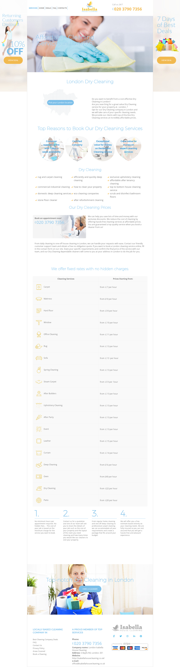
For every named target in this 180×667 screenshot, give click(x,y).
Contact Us (37, 645)
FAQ (34, 642)
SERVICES (33, 8)
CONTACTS (62, 8)
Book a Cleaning (39, 654)
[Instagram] (127, 636)
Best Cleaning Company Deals (45, 639)
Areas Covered (39, 651)
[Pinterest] (140, 636)
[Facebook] (114, 636)
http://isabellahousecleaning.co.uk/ (88, 658)
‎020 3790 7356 (50, 222)
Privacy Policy (38, 648)
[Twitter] (120, 636)
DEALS (48, 8)
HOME (41, 8)
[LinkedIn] (134, 636)
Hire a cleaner (90, 589)
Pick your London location (60, 102)
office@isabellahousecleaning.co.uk (88, 663)
